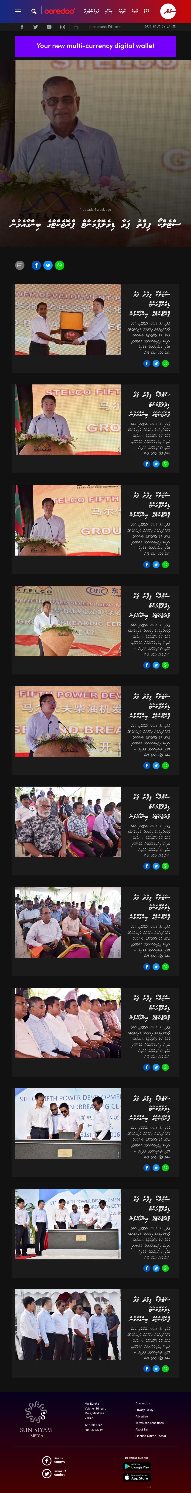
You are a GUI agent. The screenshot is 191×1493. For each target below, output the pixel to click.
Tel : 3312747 (93, 1425)
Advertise (142, 1416)
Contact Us (143, 1403)
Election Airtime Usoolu (151, 1436)
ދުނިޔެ (134, 11)
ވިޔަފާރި (109, 11)
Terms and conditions (150, 1423)
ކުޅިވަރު (122, 11)
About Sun (142, 1429)
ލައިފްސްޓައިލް (91, 11)
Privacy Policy (144, 1410)
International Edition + (105, 27)
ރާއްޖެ (146, 11)
